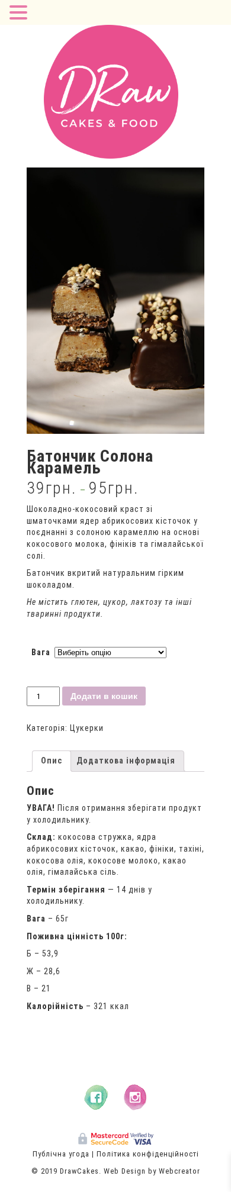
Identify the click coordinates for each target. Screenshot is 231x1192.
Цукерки (87, 728)
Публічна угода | (63, 1153)
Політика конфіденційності (148, 1153)
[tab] (51, 761)
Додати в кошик (103, 696)
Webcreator (179, 1171)
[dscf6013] (115, 300)
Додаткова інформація (125, 760)
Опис (51, 760)
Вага (40, 652)
